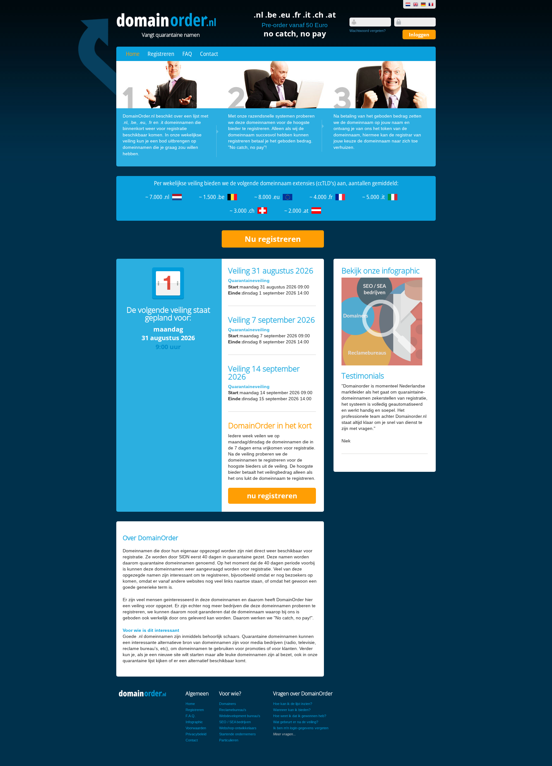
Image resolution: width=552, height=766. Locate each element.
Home (133, 53)
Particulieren (228, 740)
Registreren (161, 53)
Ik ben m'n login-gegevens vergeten (300, 728)
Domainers (227, 704)
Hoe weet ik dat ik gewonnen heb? (299, 716)
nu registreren (272, 495)
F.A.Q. (190, 716)
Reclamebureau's (232, 710)
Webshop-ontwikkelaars (238, 728)
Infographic (194, 722)
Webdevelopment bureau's (239, 716)
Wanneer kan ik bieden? (291, 710)
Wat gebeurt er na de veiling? (295, 722)
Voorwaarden (196, 728)
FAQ (187, 53)
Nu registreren (273, 239)
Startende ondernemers (237, 734)
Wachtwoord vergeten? (367, 31)
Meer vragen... (284, 734)
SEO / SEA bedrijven (235, 722)
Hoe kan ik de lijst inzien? (292, 704)
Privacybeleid (196, 734)
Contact (209, 53)
